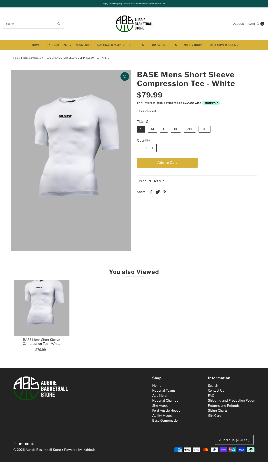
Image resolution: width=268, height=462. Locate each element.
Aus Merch (83, 44)
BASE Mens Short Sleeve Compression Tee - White (41, 341)
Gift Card (214, 415)
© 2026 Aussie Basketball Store (37, 449)
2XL (190, 129)
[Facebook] (15, 444)
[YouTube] (27, 444)
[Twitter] (20, 444)
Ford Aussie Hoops (163, 44)
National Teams (57, 44)
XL (176, 129)
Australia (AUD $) (234, 440)
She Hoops (136, 44)
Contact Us (216, 390)
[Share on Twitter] (158, 192)
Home (36, 44)
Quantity (143, 140)
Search (213, 385)
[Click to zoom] (124, 76)
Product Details (151, 181)
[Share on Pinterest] (164, 192)
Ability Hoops (193, 44)
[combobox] (33, 24)
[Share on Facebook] (151, 192)
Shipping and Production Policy (231, 400)
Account (239, 23)
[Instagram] (32, 444)
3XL (205, 129)
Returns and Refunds (224, 405)
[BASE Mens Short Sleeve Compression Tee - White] (41, 308)
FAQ (211, 395)
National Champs (109, 44)
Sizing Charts (218, 410)
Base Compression (223, 44)
